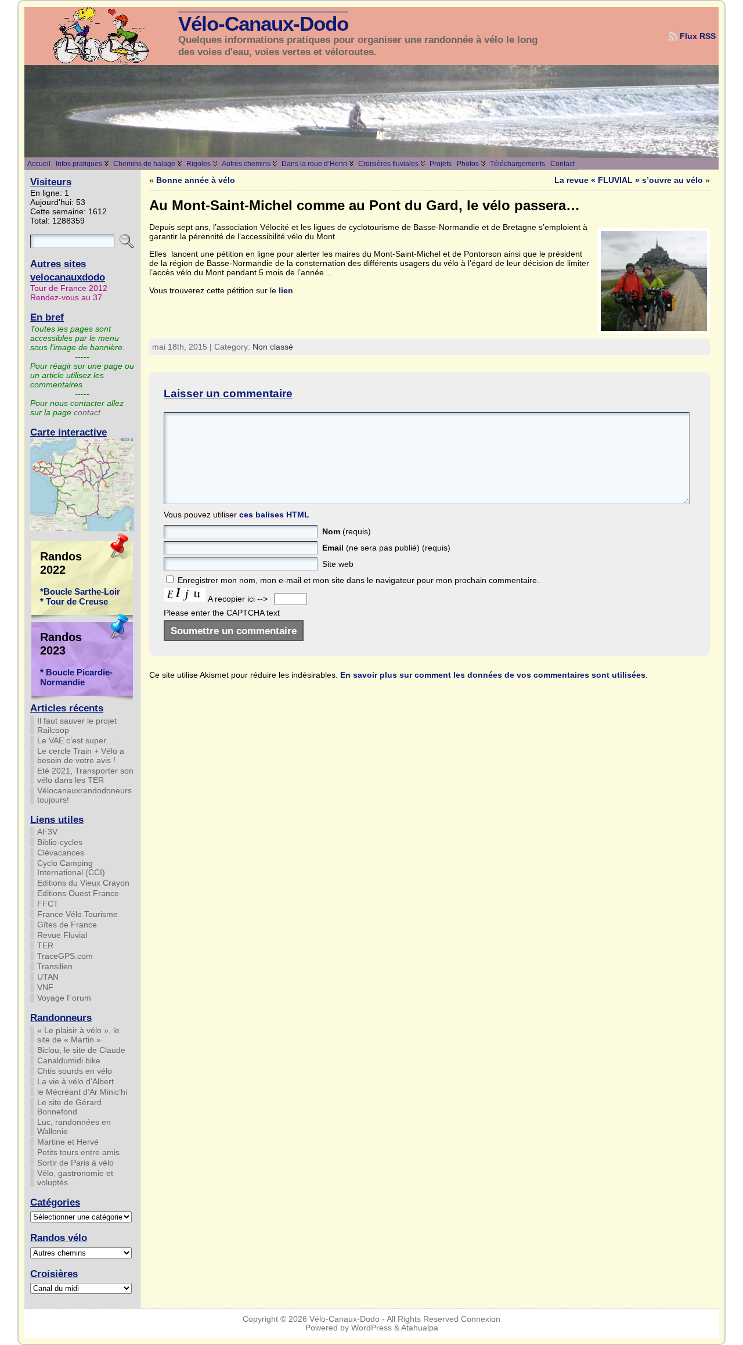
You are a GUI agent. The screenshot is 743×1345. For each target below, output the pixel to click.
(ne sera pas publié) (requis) (386, 547)
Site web (338, 564)
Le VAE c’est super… (75, 740)
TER (45, 945)
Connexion (480, 1319)
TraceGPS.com (65, 956)
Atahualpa (419, 1328)
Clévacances (60, 852)
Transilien (55, 966)
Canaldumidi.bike (68, 1060)
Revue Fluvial (62, 935)
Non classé (273, 346)
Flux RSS (698, 36)
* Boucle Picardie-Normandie (76, 677)
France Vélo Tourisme (77, 914)
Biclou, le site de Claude (81, 1050)
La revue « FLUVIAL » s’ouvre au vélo (628, 180)
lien (286, 290)
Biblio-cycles (59, 842)
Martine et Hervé (68, 1141)
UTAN (48, 976)
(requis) (346, 531)
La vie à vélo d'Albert (75, 1081)
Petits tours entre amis (78, 1152)
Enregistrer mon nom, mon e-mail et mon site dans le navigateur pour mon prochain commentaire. (358, 580)
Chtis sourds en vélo (74, 1071)
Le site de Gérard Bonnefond (69, 1107)
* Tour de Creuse (74, 601)
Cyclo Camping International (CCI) (71, 867)
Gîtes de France (67, 924)
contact (87, 412)
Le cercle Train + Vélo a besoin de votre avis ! (80, 755)
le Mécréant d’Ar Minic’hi (82, 1091)
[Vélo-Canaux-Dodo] (371, 111)
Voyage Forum (64, 997)
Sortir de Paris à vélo (75, 1162)
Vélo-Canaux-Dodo (263, 24)
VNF (45, 987)
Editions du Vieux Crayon (83, 882)
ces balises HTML (274, 514)
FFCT (48, 903)
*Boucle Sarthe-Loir (80, 591)
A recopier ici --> (239, 598)
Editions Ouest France (78, 893)
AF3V (47, 831)
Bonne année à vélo (195, 180)
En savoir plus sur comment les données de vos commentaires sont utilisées (492, 674)
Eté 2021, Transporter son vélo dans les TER (85, 775)
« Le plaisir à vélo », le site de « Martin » (78, 1035)
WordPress (371, 1328)
